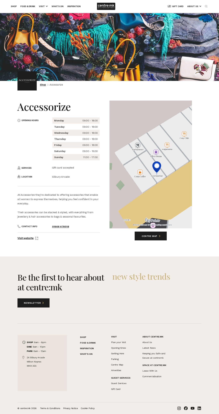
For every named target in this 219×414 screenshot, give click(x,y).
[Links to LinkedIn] (199, 408)
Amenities (116, 370)
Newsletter (29, 303)
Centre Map (150, 236)
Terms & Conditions (50, 408)
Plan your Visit (118, 342)
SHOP (83, 337)
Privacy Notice (70, 408)
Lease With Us (149, 370)
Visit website (25, 238)
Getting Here (117, 353)
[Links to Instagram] (179, 408)
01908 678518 (60, 226)
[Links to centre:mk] (106, 6)
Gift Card (115, 389)
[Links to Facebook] (186, 408)
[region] (151, 164)
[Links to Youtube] (192, 408)
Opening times (118, 348)
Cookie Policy (88, 408)
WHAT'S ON (86, 354)
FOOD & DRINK (88, 342)
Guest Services (118, 383)
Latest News (149, 348)
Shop (43, 84)
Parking (114, 359)
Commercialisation (151, 376)
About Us (147, 342)
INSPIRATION (87, 348)
